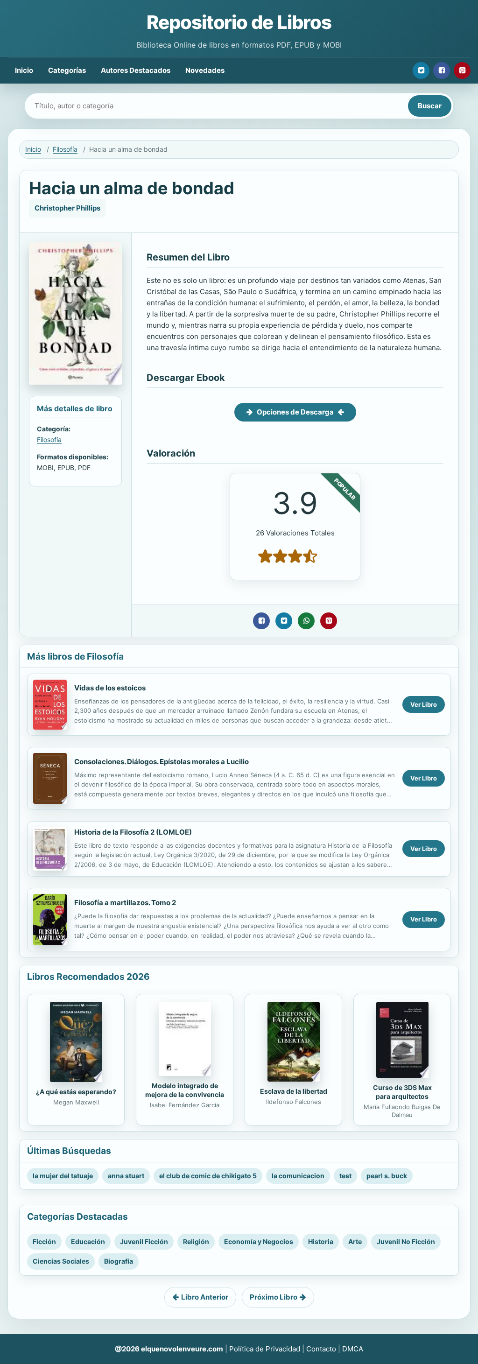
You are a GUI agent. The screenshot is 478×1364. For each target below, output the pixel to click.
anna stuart (126, 1176)
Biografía (118, 1261)
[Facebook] (441, 70)
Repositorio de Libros (239, 22)
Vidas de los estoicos (110, 687)
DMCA (352, 1348)
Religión (196, 1241)
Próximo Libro (273, 1297)
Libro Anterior (204, 1297)
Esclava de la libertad (293, 1091)
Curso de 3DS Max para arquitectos (402, 1091)
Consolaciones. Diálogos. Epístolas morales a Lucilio (161, 761)
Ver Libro (423, 704)
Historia (320, 1241)
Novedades (205, 70)
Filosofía (65, 149)
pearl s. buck (386, 1176)
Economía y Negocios (258, 1241)
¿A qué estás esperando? (76, 1092)
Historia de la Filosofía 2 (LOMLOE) (133, 832)
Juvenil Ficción (144, 1241)
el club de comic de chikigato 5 (208, 1176)
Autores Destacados (135, 70)
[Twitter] (421, 70)
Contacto (321, 1348)
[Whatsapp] (306, 620)
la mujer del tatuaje (63, 1176)
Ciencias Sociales (61, 1261)
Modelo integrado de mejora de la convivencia (184, 1090)
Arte (355, 1241)
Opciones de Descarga (295, 412)
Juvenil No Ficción (406, 1241)
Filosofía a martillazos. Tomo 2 (125, 902)
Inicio (24, 70)
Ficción (44, 1241)
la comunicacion (298, 1176)
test (345, 1176)
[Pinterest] (462, 70)
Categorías (67, 70)
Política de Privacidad (264, 1348)
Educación (88, 1241)
